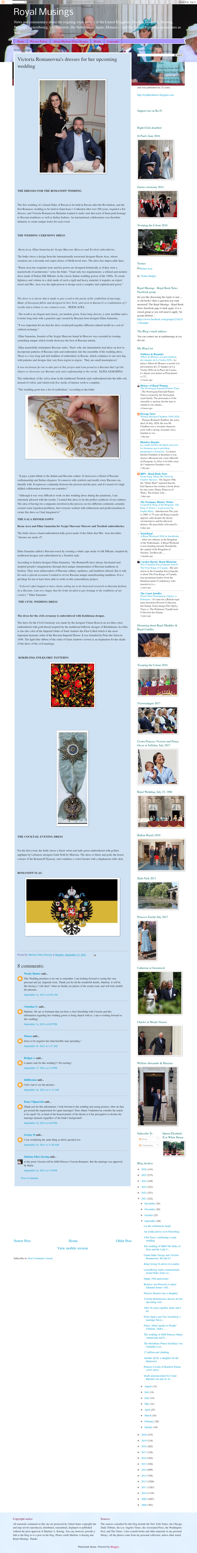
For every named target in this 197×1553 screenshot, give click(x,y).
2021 (144, 1198)
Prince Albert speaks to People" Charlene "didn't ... (160, 1327)
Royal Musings (43, 12)
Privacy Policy (38, 41)
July (147, 1392)
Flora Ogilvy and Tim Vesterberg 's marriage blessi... (162, 1318)
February (150, 1421)
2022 (144, 1192)
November (150, 1209)
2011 (144, 1487)
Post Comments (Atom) (40, 1258)
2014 (144, 1469)
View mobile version (72, 1248)
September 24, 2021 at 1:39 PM (40, 1170)
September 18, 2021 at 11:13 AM (41, 1089)
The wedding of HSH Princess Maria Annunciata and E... (163, 1336)
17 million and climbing (156, 1352)
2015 (144, 1464)
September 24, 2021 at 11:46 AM (41, 1144)
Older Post (124, 1240)
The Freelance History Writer (156, 502)
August (149, 1386)
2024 (144, 1181)
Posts (144, 1139)
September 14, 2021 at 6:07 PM (40, 1024)
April (148, 1409)
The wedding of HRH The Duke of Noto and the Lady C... (162, 1247)
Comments (147, 1145)
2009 (144, 1499)
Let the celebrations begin (157, 1226)
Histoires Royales (149, 442)
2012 (144, 1481)
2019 (144, 1440)
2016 (144, 1458)
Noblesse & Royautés (152, 354)
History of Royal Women (154, 385)
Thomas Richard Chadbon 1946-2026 (159, 416)
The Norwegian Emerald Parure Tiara (159, 388)
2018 (144, 1446)
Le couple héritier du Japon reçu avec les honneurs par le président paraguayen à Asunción (159, 448)
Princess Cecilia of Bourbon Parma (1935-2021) (162, 1368)
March (148, 1415)
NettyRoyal (146, 533)
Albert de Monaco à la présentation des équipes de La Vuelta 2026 (158, 358)
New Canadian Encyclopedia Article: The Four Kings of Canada (159, 566)
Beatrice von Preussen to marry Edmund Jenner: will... (160, 1285)
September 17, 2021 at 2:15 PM (40, 1068)
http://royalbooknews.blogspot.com (155, 95)
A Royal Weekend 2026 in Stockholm (159, 536)
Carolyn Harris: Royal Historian (158, 562)
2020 (144, 1434)
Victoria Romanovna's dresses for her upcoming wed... (163, 1300)
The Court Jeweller (151, 593)
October (149, 1215)
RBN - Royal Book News (153, 474)
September (150, 1221)
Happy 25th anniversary (156, 1278)
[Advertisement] (73, 1212)
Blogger (114, 1546)
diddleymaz (30, 1080)
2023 (144, 1187)
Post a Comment (29, 1178)
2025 (144, 1175)
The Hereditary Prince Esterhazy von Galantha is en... (163, 1345)
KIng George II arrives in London (161, 1264)
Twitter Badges (148, 276)
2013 (144, 1475)
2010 (144, 1493)
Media (97, 41)
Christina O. (31, 1006)
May (147, 1403)
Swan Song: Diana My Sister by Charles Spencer (156, 478)
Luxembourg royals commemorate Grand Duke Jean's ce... (161, 1271)
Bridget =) (29, 1058)
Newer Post (22, 1240)
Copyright (113, 41)
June (147, 1398)
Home (20, 41)
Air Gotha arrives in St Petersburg (161, 1231)
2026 (144, 1169)
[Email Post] (94, 954)
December (150, 1203)
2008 (144, 1505)
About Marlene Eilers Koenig (70, 41)
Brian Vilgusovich (34, 1102)
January (149, 1427)
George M (29, 1135)
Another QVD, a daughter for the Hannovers (161, 1359)
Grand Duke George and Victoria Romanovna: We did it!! (161, 1256)
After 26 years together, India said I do (162, 1309)
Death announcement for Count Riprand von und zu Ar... (160, 1377)
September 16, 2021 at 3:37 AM (41, 1046)
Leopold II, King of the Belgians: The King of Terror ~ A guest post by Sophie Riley (159, 508)
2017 (144, 1452)
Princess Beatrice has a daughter (161, 1293)
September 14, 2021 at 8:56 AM (41, 994)
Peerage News (147, 414)
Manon (28, 1036)
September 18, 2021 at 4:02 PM (40, 1123)
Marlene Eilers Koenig (36, 1157)
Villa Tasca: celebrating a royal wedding (160, 1239)
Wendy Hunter (32, 973)
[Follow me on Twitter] (144, 268)
